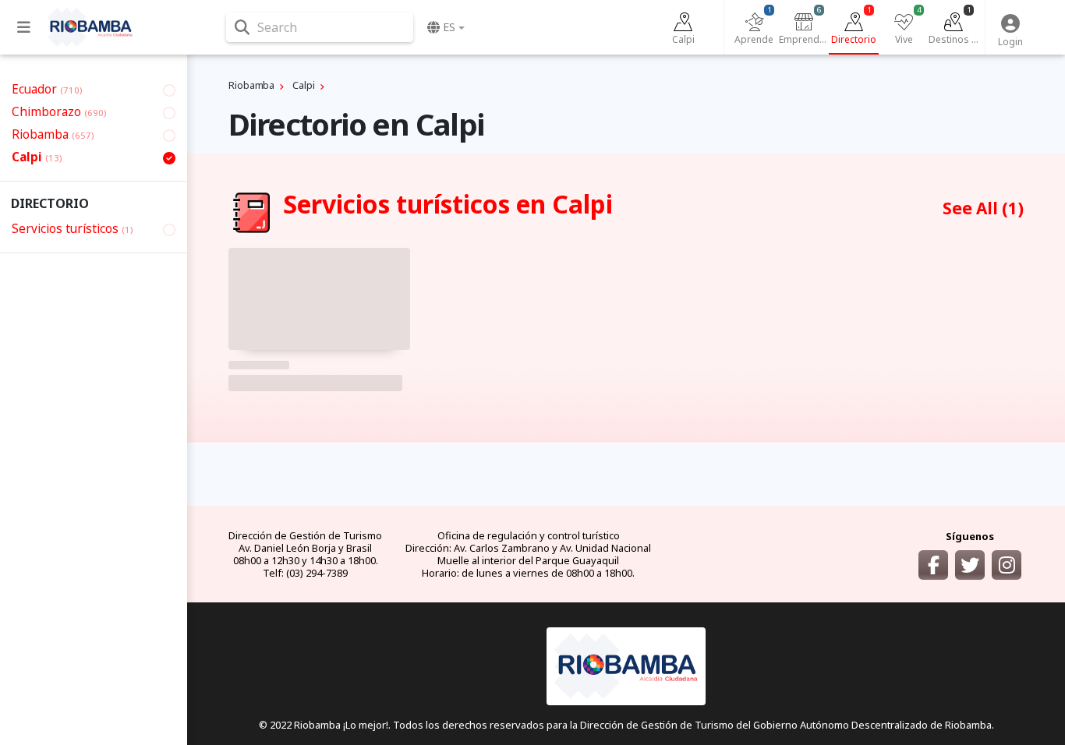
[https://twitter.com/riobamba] (970, 565)
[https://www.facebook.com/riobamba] (933, 565)
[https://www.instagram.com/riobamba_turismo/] (1006, 565)
